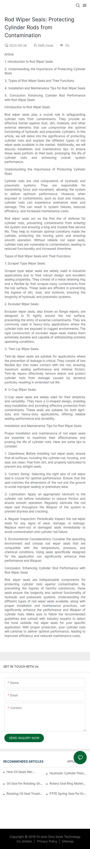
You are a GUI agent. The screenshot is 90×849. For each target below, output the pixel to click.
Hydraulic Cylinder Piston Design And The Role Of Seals (68, 773)
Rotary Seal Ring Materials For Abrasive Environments (68, 783)
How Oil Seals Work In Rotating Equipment (21, 772)
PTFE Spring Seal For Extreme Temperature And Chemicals (68, 793)
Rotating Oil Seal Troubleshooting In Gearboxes (25, 793)
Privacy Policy (47, 841)
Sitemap (67, 841)
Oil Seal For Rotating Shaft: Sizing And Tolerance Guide (25, 783)
